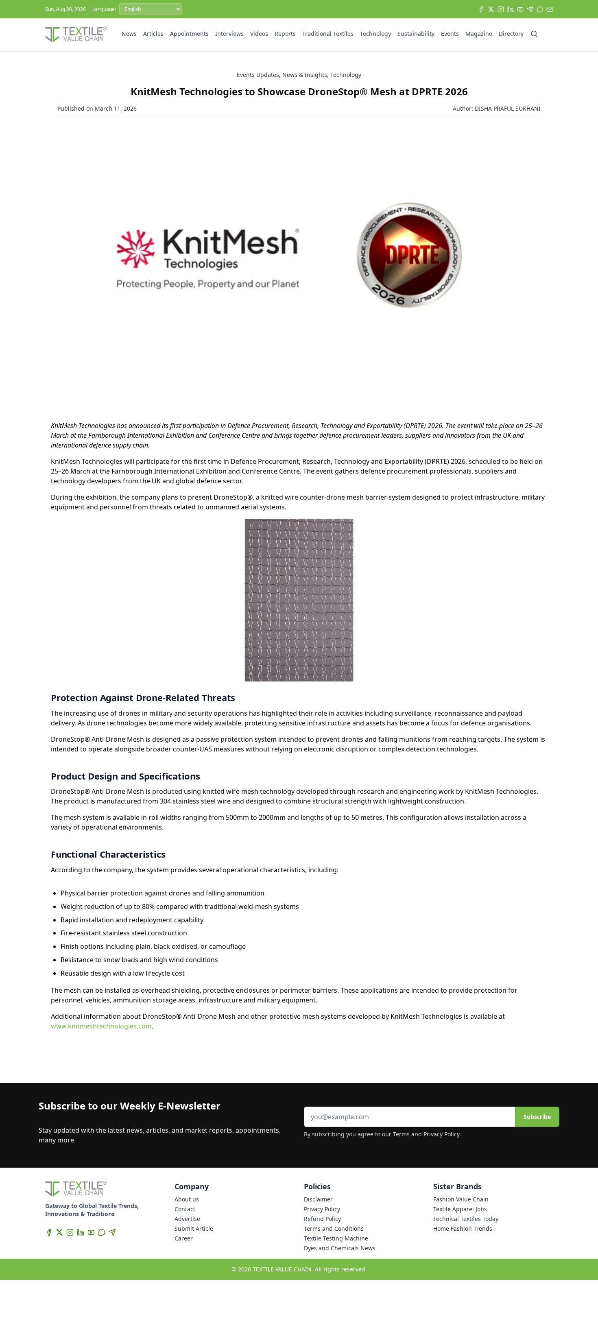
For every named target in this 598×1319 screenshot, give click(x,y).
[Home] (76, 34)
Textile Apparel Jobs (460, 1209)
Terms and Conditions (334, 1228)
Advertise (187, 1219)
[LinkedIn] (510, 9)
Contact (185, 1209)
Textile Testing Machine (336, 1238)
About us (187, 1199)
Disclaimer (318, 1199)
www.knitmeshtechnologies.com (101, 1026)
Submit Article (194, 1228)
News (129, 33)
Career (184, 1238)
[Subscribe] (549, 9)
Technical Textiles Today (465, 1219)
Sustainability (415, 33)
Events (450, 33)
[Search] (534, 34)
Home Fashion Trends (462, 1228)
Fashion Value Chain (461, 1199)
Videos (259, 33)
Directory (511, 33)
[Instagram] (501, 9)
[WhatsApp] (540, 9)
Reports (285, 33)
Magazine (478, 33)
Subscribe (537, 1116)
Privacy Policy (441, 1134)
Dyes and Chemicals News (339, 1248)
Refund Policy (322, 1219)
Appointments (189, 33)
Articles (153, 33)
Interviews (229, 33)
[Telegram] (530, 9)
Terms (401, 1134)
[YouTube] (520, 9)
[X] (491, 9)
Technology (375, 33)
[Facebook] (481, 9)
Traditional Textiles (328, 33)
